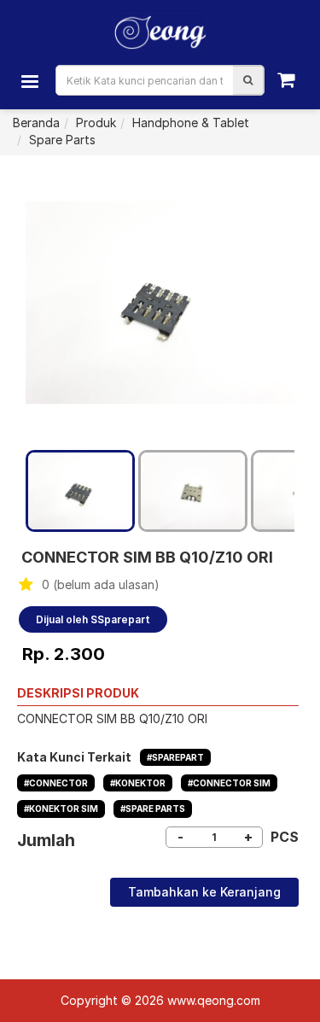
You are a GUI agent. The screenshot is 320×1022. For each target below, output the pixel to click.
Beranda (36, 122)
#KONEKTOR (138, 783)
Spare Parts (62, 139)
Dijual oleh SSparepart (93, 619)
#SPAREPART (175, 757)
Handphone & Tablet (190, 122)
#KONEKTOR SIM (61, 808)
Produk (96, 122)
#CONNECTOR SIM (229, 783)
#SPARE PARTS (152, 808)
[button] (248, 80)
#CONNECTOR (56, 783)
